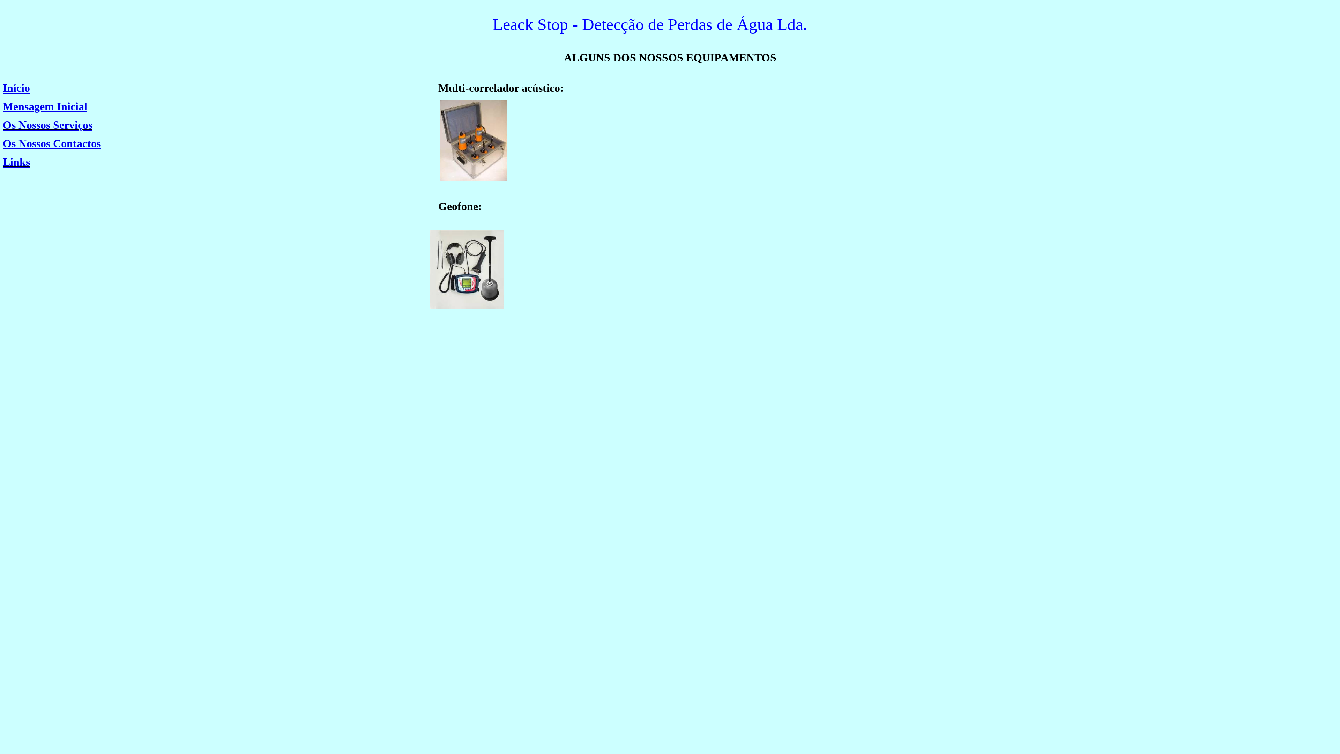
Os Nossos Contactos (52, 143)
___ (1333, 377)
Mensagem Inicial (45, 106)
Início (16, 88)
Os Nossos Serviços (47, 125)
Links (16, 162)
